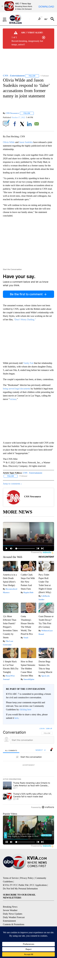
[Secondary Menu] (7, 19)
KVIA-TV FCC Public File (15, 885)
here (16, 718)
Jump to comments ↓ (12, 483)
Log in (42, 728)
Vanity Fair (28, 363)
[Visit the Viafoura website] (48, 807)
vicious (13, 399)
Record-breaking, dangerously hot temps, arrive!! (27, 43)
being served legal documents (17, 388)
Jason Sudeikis (26, 142)
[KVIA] (18, 19)
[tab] (11, 750)
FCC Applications (38, 885)
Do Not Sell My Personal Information (20, 888)
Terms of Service (11, 878)
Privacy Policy (27, 878)
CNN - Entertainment (32, 473)
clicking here (25, 709)
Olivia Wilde (9, 142)
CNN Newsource (12, 113)
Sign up (49, 728)
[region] (28, 768)
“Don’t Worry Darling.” (25, 319)
